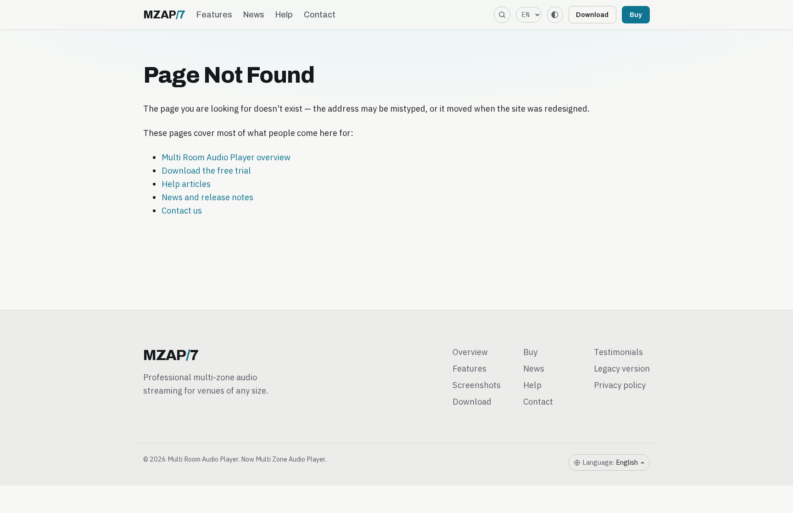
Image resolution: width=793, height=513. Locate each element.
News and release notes (207, 197)
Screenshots (476, 384)
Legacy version (622, 368)
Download (592, 14)
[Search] (502, 14)
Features (214, 14)
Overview (470, 351)
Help (284, 14)
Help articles (186, 183)
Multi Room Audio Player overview (226, 157)
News (253, 14)
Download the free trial (206, 170)
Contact (319, 14)
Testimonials (618, 351)
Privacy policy (620, 384)
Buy (636, 14)
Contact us (182, 210)
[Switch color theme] (555, 14)
